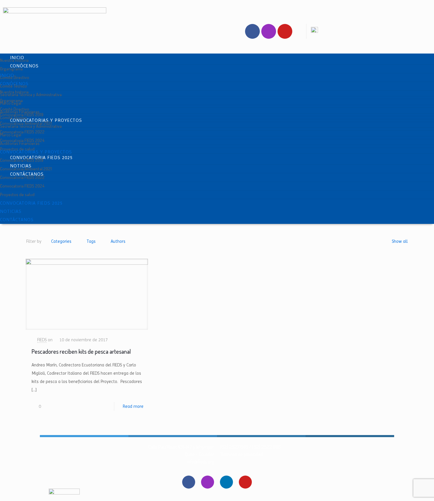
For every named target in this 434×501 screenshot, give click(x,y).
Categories (61, 241)
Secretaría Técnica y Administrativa (31, 94)
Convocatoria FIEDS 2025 (31, 203)
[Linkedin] (226, 482)
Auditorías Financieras (20, 143)
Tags (91, 241)
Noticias (11, 211)
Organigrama (11, 69)
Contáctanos (17, 219)
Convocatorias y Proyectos (36, 152)
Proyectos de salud (17, 194)
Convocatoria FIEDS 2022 (22, 132)
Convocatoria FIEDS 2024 (22, 186)
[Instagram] (268, 31)
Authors (118, 241)
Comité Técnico (13, 117)
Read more (133, 406)
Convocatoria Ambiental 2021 (26, 169)
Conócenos (24, 66)
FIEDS (42, 339)
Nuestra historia (14, 60)
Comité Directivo (14, 77)
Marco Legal (10, 135)
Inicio (7, 75)
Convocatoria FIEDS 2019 (21, 160)
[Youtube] (285, 31)
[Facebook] (252, 31)
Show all (400, 241)
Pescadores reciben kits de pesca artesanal (81, 351)
